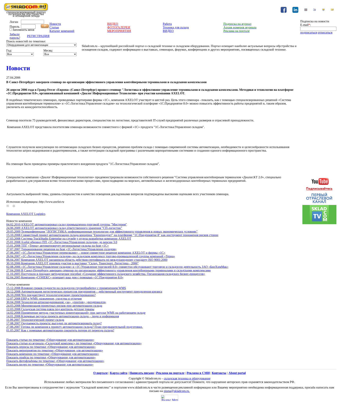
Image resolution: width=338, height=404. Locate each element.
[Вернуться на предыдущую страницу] (7, 206)
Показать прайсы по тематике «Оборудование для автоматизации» (51, 357)
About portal (237, 373)
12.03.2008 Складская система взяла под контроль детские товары (50, 309)
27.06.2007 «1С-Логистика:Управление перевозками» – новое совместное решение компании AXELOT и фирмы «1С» (85, 252)
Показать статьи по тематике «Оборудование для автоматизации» (50, 339)
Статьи (54, 27)
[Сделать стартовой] (323, 10)
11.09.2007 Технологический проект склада (35, 319)
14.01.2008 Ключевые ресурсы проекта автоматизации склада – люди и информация (62, 316)
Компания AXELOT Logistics (25, 214)
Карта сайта (118, 373)
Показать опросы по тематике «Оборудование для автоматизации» (51, 346)
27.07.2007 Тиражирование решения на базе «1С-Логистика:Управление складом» (61, 249)
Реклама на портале (170, 373)
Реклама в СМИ (198, 373)
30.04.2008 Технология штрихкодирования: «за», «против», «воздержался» (56, 302)
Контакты (219, 373)
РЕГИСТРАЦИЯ (38, 36)
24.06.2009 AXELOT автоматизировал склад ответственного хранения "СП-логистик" (64, 228)
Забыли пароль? (15, 36)
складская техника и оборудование (187, 378)
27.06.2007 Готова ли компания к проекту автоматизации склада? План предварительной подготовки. (74, 326)
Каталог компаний (61, 31)
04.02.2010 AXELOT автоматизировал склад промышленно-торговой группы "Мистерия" (66, 224)
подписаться (308, 32)
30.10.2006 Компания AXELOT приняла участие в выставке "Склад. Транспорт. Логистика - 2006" (72, 263)
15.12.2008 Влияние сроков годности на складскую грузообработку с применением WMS (66, 288)
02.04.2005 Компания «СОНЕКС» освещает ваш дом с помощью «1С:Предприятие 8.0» (64, 277)
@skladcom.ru (180, 391)
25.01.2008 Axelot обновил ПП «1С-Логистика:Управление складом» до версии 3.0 (61, 242)
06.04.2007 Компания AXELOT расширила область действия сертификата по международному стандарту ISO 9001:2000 (86, 259)
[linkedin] (295, 11)
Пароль (14, 26)
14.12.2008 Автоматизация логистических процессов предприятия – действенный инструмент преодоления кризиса (84, 291)
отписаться (325, 32)
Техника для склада (176, 27)
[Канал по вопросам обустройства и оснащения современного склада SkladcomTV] (319, 199)
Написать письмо (141, 373)
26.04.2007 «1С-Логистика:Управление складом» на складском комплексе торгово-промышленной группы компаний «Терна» (90, 256)
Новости (55, 23)
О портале (100, 373)
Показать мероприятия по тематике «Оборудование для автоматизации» (54, 350)
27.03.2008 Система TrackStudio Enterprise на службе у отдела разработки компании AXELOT (68, 238)
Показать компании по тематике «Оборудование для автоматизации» (52, 354)
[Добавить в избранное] (314, 10)
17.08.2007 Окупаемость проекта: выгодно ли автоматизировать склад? (54, 323)
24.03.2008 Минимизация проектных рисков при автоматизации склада (54, 305)
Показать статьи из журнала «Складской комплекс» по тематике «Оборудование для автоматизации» (74, 343)
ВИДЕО (168, 31)
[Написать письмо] (332, 10)
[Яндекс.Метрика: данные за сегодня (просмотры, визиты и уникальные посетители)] (169, 398)
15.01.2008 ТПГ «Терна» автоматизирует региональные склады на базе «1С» (57, 245)
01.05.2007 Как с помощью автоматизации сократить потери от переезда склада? (60, 330)
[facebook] (284, 11)
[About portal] (306, 10)
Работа (167, 23)
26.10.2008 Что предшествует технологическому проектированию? (51, 295)
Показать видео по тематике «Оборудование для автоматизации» (49, 364)
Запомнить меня (23, 29)
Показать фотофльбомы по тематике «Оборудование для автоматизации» (55, 361)
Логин (14, 22)
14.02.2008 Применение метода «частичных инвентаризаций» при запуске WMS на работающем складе (76, 312)
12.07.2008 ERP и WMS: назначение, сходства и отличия (44, 298)
